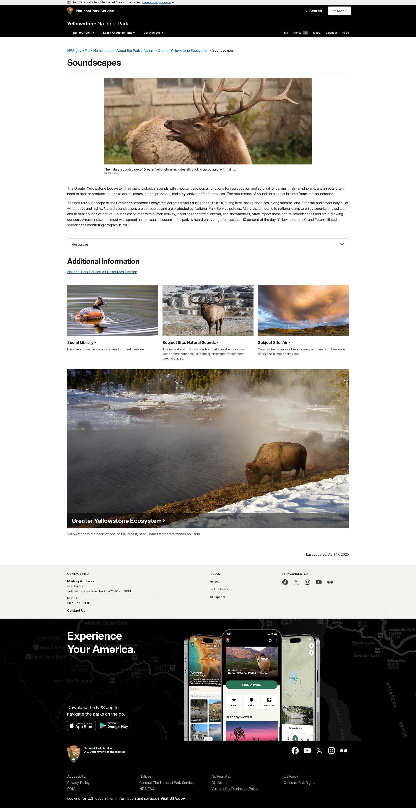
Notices (145, 776)
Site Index (220, 589)
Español (219, 597)
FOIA (71, 789)
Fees (345, 32)
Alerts (299, 32)
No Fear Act (221, 776)
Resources (80, 244)
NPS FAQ (146, 789)
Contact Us (76, 610)
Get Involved (152, 32)
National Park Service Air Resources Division (102, 272)
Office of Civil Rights (299, 782)
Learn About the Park (117, 32)
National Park (97, 23)
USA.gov (291, 776)
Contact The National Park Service (166, 782)
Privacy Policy (78, 782)
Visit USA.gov (173, 798)
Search (315, 11)
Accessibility (77, 776)
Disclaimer (219, 782)
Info (285, 32)
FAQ (216, 581)
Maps (316, 32)
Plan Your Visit (81, 32)
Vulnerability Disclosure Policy (234, 789)
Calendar (331, 32)
